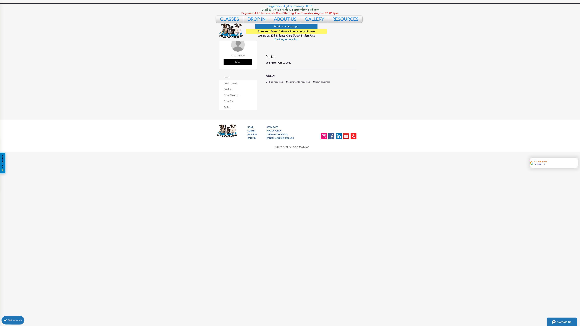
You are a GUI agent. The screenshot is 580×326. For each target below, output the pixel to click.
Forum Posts (229, 101)
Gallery (227, 107)
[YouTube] (346, 136)
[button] (229, 19)
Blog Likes (228, 89)
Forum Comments (231, 95)
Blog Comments (231, 83)
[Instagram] (324, 136)
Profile (226, 77)
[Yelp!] (353, 136)
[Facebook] (331, 136)
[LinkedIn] (339, 136)
